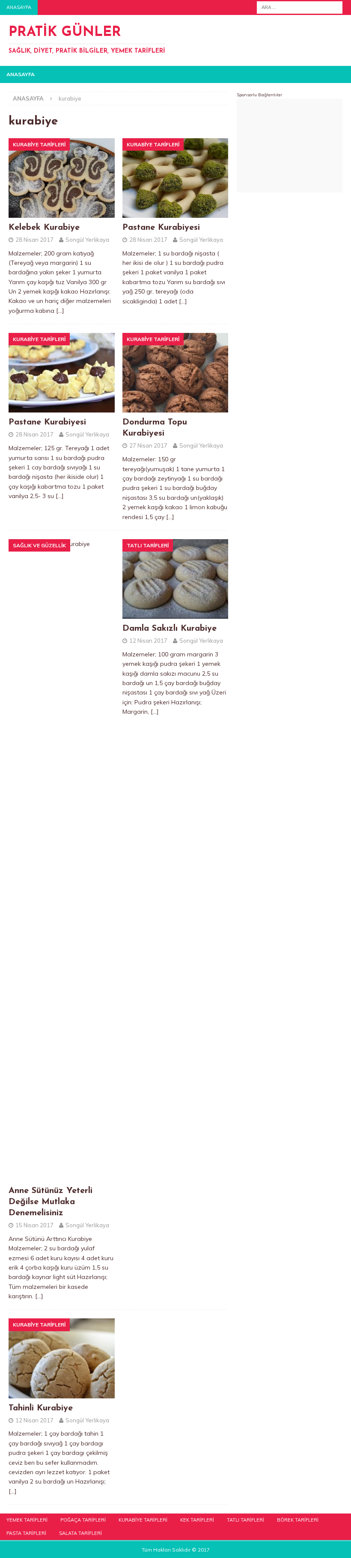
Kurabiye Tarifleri (143, 1520)
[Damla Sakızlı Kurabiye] (175, 579)
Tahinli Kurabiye (41, 1408)
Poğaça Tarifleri (83, 1520)
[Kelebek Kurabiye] (62, 178)
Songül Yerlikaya (87, 239)
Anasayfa (18, 7)
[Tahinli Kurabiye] (62, 1358)
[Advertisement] (289, 145)
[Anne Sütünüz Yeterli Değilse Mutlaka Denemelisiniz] (62, 860)
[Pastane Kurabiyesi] (175, 178)
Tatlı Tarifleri (245, 1520)
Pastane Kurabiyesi (161, 227)
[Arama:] (299, 7)
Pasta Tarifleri (26, 1533)
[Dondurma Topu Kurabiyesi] (175, 372)
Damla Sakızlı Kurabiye (169, 628)
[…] (60, 311)
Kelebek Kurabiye (44, 227)
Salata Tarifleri (80, 1533)
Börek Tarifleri (297, 1520)
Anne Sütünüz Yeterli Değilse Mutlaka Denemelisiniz (50, 1202)
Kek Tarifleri (197, 1520)
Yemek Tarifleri (27, 1520)
